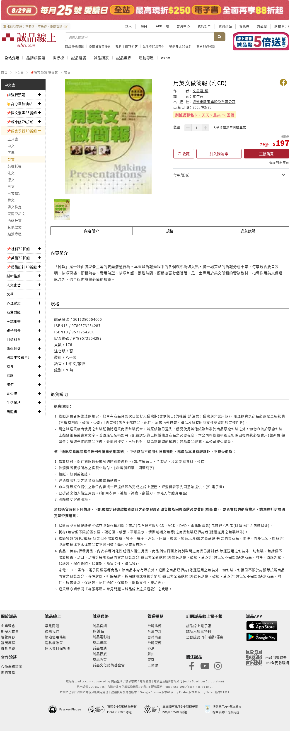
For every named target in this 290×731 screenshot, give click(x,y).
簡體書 (12, 411)
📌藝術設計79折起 (22, 266)
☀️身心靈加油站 (20, 103)
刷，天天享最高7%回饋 (204, 115)
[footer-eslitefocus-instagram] (218, 665)
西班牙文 (14, 220)
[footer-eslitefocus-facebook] (191, 665)
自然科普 (14, 339)
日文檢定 (14, 193)
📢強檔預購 (16, 94)
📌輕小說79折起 (20, 121)
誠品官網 (100, 625)
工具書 (12, 139)
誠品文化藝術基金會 (109, 665)
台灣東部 (154, 642)
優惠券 (244, 26)
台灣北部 (154, 625)
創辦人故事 (10, 631)
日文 (11, 186)
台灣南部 (154, 636)
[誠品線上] (29, 39)
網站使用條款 (55, 636)
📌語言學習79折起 (44, 72)
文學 (10, 294)
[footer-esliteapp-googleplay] (262, 636)
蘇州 (151, 653)
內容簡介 (91, 230)
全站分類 (12, 57)
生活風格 (14, 402)
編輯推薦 (14, 276)
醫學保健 (14, 348)
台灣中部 (154, 631)
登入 (128, 26)
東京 (151, 659)
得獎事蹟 (8, 648)
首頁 (4, 72)
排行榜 (58, 57)
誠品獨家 (101, 57)
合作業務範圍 (11, 666)
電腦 (10, 375)
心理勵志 (14, 303)
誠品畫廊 (123, 57)
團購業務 (8, 672)
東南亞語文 (16, 213)
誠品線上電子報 (198, 625)
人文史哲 (14, 285)
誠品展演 (100, 648)
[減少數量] (187, 127)
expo (165, 57)
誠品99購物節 (74, 46)
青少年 (12, 393)
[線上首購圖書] (261, 41)
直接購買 (266, 153)
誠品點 (262, 26)
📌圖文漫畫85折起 (22, 112)
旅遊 (10, 384)
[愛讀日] (145, 10)
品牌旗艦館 (35, 57)
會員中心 (183, 26)
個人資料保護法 (57, 648)
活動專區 (146, 57)
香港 (151, 648)
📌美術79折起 (18, 257)
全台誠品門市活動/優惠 (205, 636)
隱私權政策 (54, 642)
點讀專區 (14, 233)
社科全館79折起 (127, 46)
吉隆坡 (152, 665)
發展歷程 (8, 642)
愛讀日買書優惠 (100, 46)
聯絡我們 (52, 631)
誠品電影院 (102, 636)
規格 (170, 230)
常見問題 (52, 625)
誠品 (100, 631)
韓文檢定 (14, 206)
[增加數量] (205, 127)
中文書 (19, 72)
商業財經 (14, 312)
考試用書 (14, 321)
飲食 (10, 366)
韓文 (11, 200)
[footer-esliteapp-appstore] (262, 625)
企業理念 (8, 625)
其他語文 (14, 227)
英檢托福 (14, 166)
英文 (67, 72)
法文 (11, 172)
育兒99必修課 (206, 46)
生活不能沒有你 (154, 46)
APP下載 (162, 26)
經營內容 (8, 636)
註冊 (144, 26)
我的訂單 (204, 26)
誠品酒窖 (100, 659)
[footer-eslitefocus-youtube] (204, 665)
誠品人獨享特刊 (198, 631)
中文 (11, 145)
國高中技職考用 (19, 357)
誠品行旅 (100, 653)
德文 (11, 179)
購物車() (281, 26)
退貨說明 (248, 230)
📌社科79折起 (18, 248)
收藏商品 (225, 26)
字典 (11, 152)
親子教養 (14, 330)
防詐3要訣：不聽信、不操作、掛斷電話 (38, 26)
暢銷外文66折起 (180, 46)
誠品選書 (78, 57)
